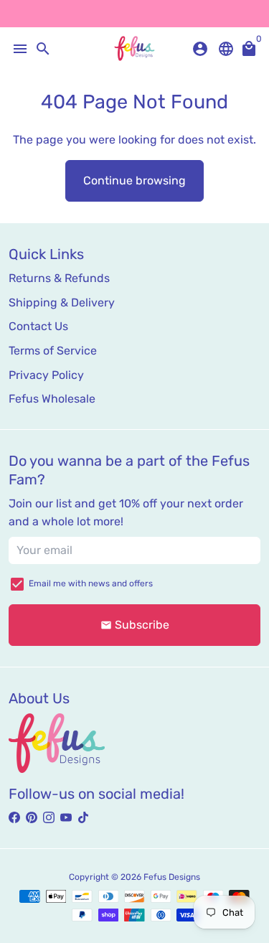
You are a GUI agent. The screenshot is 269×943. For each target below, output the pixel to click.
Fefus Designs (171, 877)
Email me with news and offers (91, 583)
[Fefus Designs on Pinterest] (31, 818)
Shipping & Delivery (62, 302)
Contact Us (38, 326)
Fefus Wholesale (52, 398)
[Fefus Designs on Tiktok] (83, 818)
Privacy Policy (46, 375)
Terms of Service (53, 350)
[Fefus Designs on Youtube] (66, 818)
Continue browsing (134, 180)
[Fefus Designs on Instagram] (49, 818)
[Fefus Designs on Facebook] (14, 818)
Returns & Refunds (59, 278)
